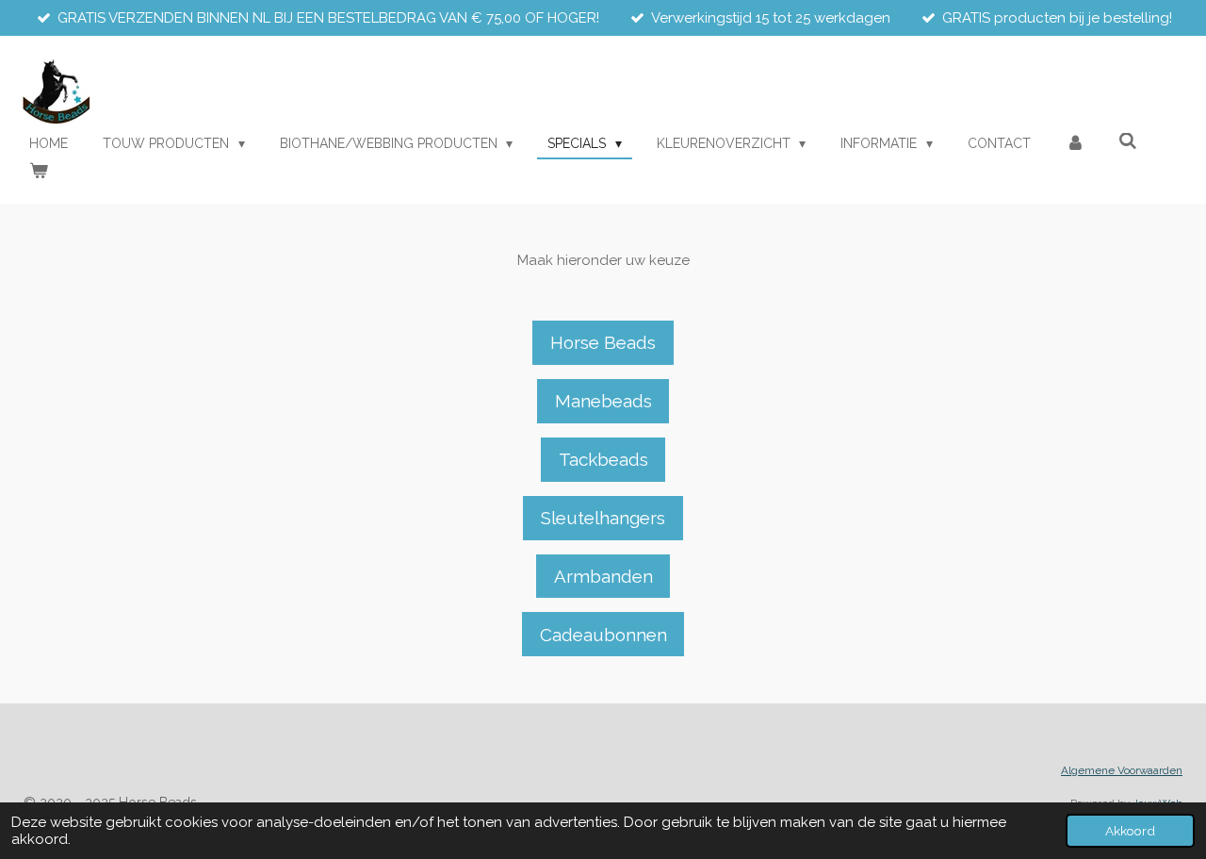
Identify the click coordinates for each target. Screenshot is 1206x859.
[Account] (1075, 143)
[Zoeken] (1129, 141)
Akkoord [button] (1130, 830)
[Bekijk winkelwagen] (38, 171)
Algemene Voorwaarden (1121, 770)
